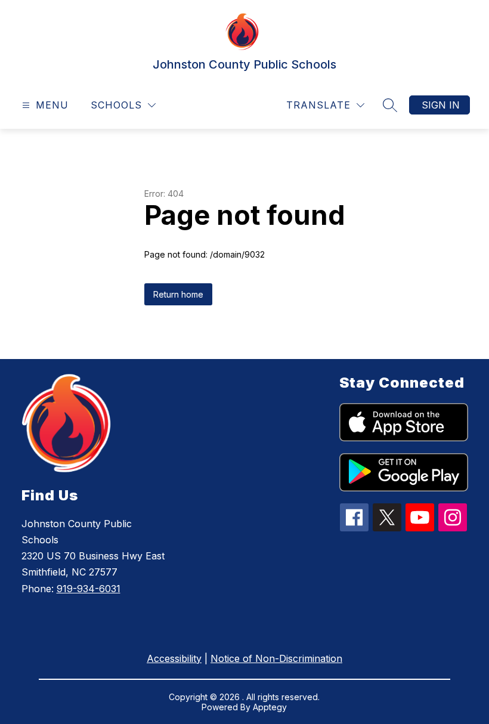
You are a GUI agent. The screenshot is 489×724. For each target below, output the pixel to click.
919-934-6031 (88, 589)
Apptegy (270, 707)
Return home (178, 294)
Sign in (441, 105)
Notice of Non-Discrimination (276, 658)
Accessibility (174, 658)
